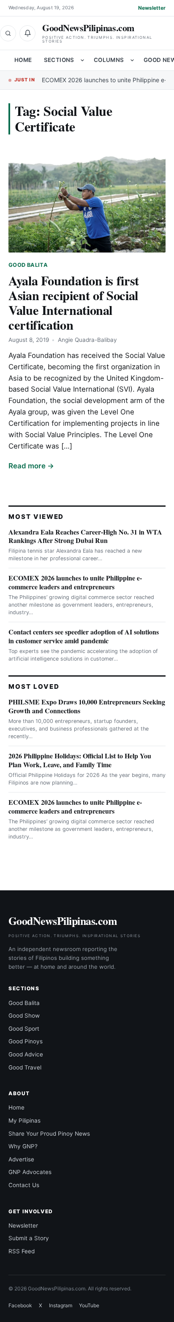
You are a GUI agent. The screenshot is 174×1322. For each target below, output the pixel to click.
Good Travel (24, 1067)
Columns (109, 59)
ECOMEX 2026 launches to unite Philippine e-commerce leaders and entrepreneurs (75, 582)
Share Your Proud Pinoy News (49, 1133)
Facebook (20, 1305)
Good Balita (28, 265)
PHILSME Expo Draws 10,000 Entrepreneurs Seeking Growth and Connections (86, 706)
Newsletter (152, 8)
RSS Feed (21, 1251)
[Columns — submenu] (132, 60)
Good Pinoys (25, 1041)
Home (23, 59)
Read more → (31, 466)
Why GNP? (23, 1146)
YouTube (89, 1305)
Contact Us (23, 1185)
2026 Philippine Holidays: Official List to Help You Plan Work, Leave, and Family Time (79, 760)
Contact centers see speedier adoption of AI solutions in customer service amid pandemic (83, 636)
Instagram (60, 1305)
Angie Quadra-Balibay (87, 339)
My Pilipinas (24, 1120)
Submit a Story (28, 1238)
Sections (59, 59)
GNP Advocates (30, 1172)
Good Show (24, 1015)
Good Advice (25, 1054)
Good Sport (23, 1028)
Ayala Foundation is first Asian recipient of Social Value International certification (73, 302)
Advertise (21, 1159)
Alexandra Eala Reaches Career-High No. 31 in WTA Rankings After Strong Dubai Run (85, 536)
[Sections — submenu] (82, 60)
